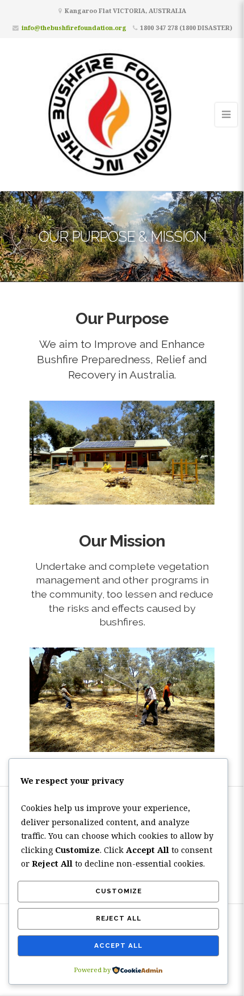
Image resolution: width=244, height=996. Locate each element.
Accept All (118, 945)
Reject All (118, 918)
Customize (118, 891)
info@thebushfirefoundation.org (74, 27)
